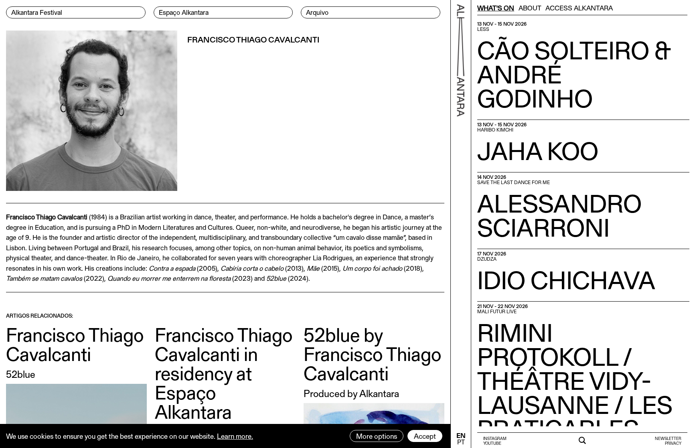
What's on (495, 7)
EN (461, 435)
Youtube (492, 443)
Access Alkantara (579, 7)
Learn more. (235, 436)
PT (461, 442)
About (530, 7)
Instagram (495, 438)
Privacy (673, 443)
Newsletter (668, 438)
